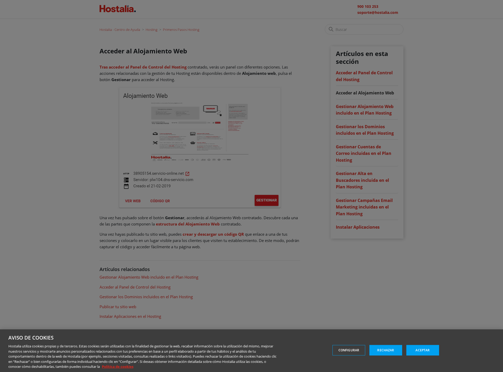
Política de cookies (117, 366)
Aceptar (422, 350)
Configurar (348, 350)
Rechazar (385, 350)
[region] (251, 350)
